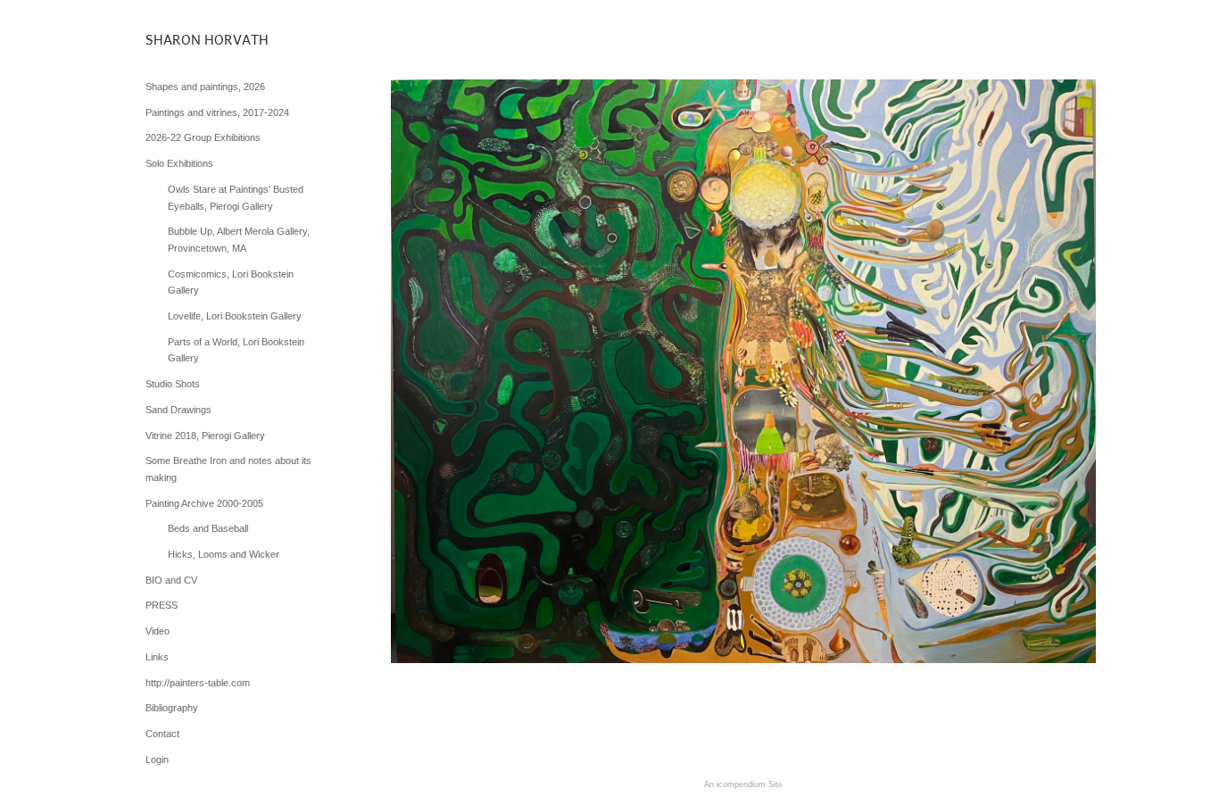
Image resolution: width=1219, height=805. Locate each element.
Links (157, 656)
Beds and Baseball (208, 528)
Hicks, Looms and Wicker (223, 554)
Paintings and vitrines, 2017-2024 (217, 112)
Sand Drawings (178, 409)
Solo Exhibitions (179, 163)
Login (157, 759)
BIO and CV (171, 580)
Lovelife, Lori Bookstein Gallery (235, 316)
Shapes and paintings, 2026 (205, 86)
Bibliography (171, 707)
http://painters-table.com (197, 682)
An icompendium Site (743, 784)
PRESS (161, 605)
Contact (162, 733)
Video (157, 631)
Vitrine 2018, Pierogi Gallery (205, 435)
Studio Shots (172, 383)
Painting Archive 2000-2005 (204, 503)
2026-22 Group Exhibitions (203, 137)
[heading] (190, 39)
